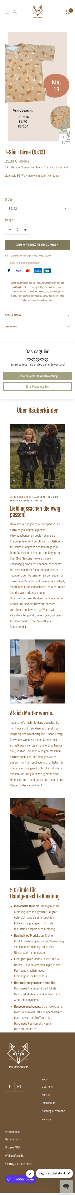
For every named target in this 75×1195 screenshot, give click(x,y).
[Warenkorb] (68, 12)
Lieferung (11, 326)
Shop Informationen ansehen (25, 263)
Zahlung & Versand (53, 1111)
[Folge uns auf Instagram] (19, 1086)
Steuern (25, 167)
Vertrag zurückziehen (18, 1164)
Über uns (47, 1086)
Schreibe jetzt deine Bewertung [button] (38, 376)
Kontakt (47, 1095)
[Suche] (15, 12)
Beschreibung (13, 315)
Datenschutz (13, 1139)
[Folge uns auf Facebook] (9, 1086)
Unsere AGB (12, 1147)
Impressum (48, 1103)
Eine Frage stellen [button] (37, 386)
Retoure (46, 1119)
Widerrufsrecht (14, 1155)
